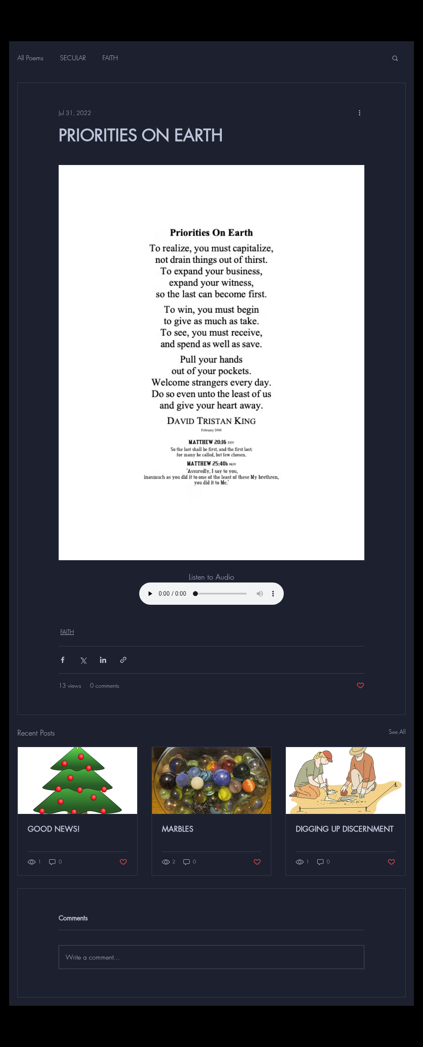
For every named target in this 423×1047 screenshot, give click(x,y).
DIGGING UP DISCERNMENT (344, 829)
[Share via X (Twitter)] (83, 660)
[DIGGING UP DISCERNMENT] (345, 780)
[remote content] (211, 594)
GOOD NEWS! (54, 829)
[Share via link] (123, 660)
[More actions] (359, 113)
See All (397, 732)
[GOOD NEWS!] (77, 780)
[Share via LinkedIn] (103, 660)
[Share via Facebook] (63, 660)
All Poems (30, 57)
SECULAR (73, 57)
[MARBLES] (211, 780)
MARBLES (177, 829)
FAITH (110, 57)
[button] (395, 57)
